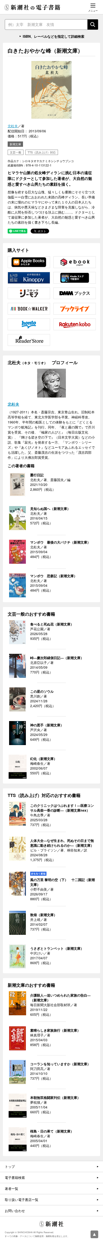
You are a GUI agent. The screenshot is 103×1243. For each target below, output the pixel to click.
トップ (10, 1166)
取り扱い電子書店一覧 (21, 1199)
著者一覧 (11, 1188)
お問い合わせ (15, 1210)
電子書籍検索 (15, 1177)
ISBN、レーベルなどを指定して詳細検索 (53, 36)
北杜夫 (13, 125)
